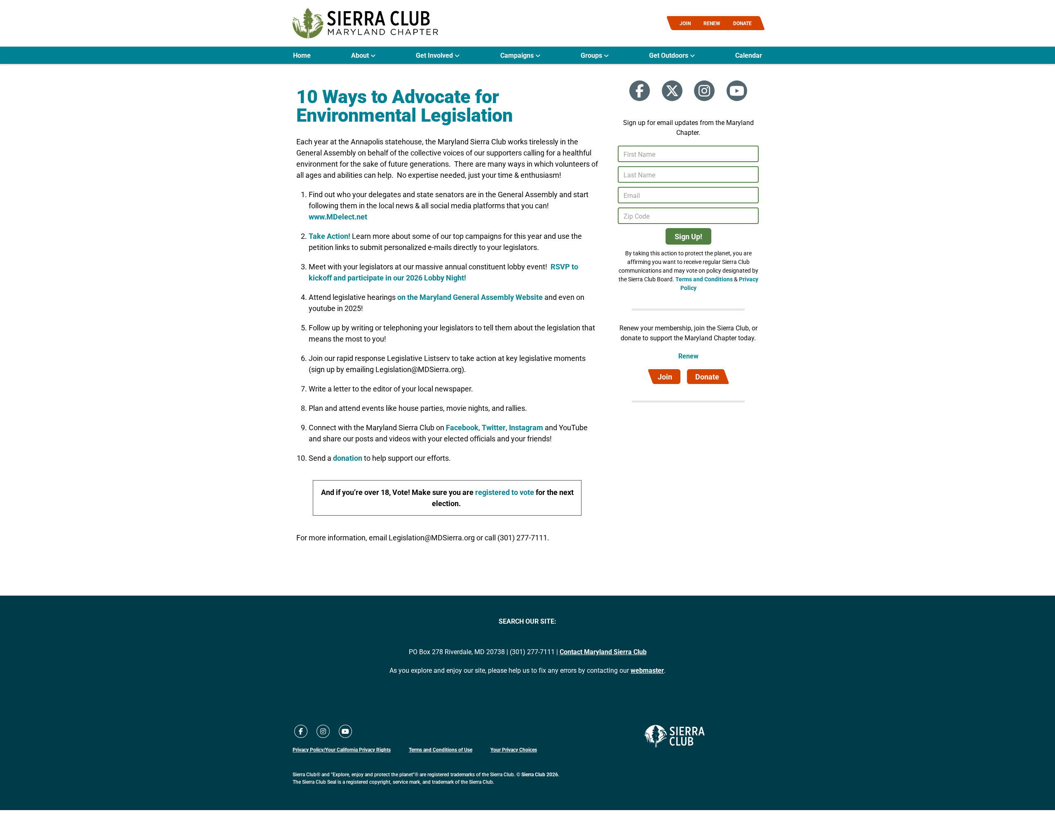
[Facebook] (639, 90)
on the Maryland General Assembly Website (470, 297)
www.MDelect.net (338, 216)
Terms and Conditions (704, 279)
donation (347, 458)
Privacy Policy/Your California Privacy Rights (342, 749)
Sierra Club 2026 (539, 774)
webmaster (647, 670)
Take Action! (330, 236)
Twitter (494, 427)
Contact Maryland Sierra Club (603, 651)
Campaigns (517, 55)
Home (302, 55)
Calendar (748, 55)
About (360, 55)
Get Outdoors (669, 55)
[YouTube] (737, 90)
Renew (688, 355)
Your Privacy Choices (513, 749)
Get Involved (435, 55)
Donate (707, 377)
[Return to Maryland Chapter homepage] (365, 23)
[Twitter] (672, 90)
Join (665, 377)
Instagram (525, 427)
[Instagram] (704, 90)
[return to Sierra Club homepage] (674, 736)
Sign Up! (688, 236)
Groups (592, 55)
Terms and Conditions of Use (440, 749)
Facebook (462, 427)
